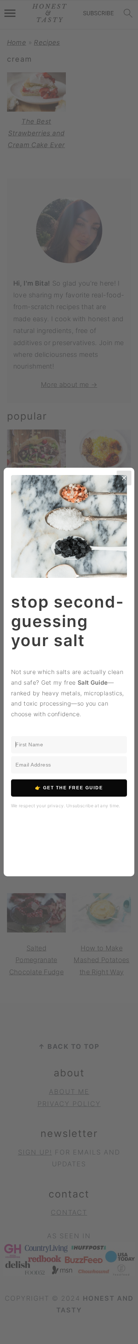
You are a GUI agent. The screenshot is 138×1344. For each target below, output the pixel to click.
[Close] (124, 478)
